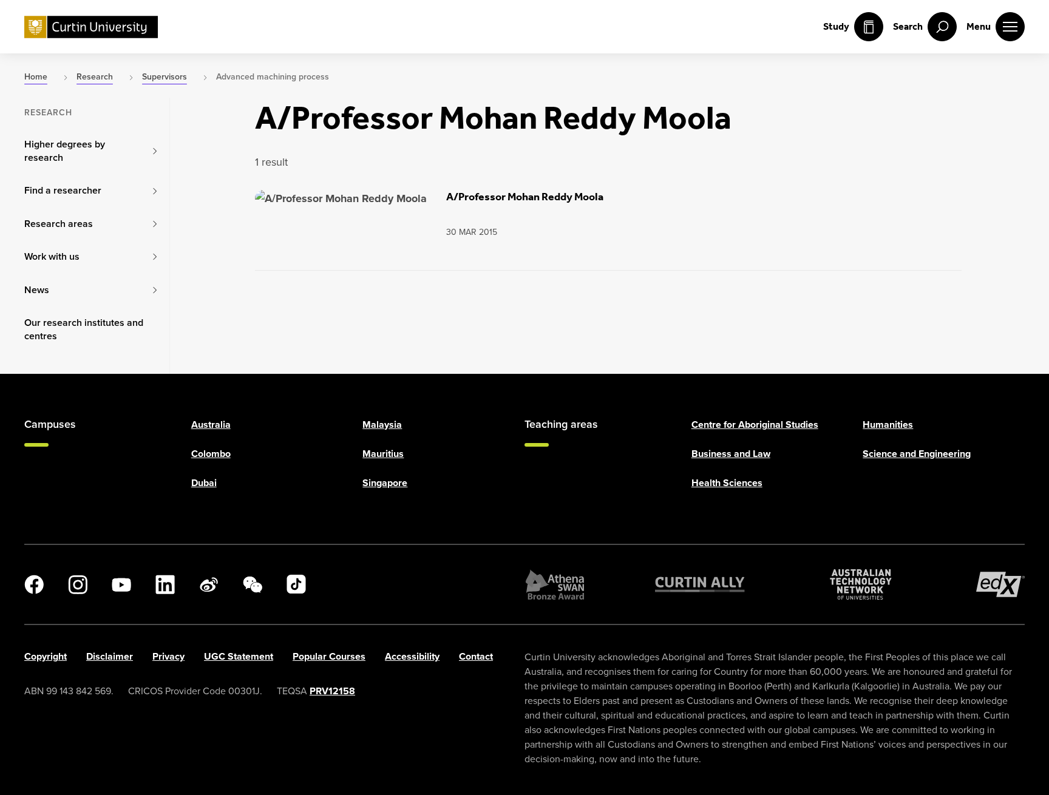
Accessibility (412, 656)
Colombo (211, 454)
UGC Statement (238, 656)
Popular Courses (329, 656)
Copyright (45, 656)
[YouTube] (121, 584)
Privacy (168, 656)
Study (836, 26)
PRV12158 (332, 691)
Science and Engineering (917, 454)
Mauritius (383, 454)
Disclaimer (109, 656)
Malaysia (382, 424)
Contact (476, 656)
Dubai (204, 483)
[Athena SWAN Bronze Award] (554, 584)
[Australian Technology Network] (860, 584)
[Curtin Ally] (700, 584)
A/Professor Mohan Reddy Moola (524, 196)
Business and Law (730, 454)
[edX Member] (1000, 584)
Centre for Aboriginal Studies (754, 424)
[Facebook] (34, 584)
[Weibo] (209, 584)
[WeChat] (252, 584)
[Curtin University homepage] (91, 27)
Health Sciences (726, 483)
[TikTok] (296, 584)
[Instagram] (77, 584)
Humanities (888, 424)
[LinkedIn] (165, 584)
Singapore (384, 483)
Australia (211, 424)
